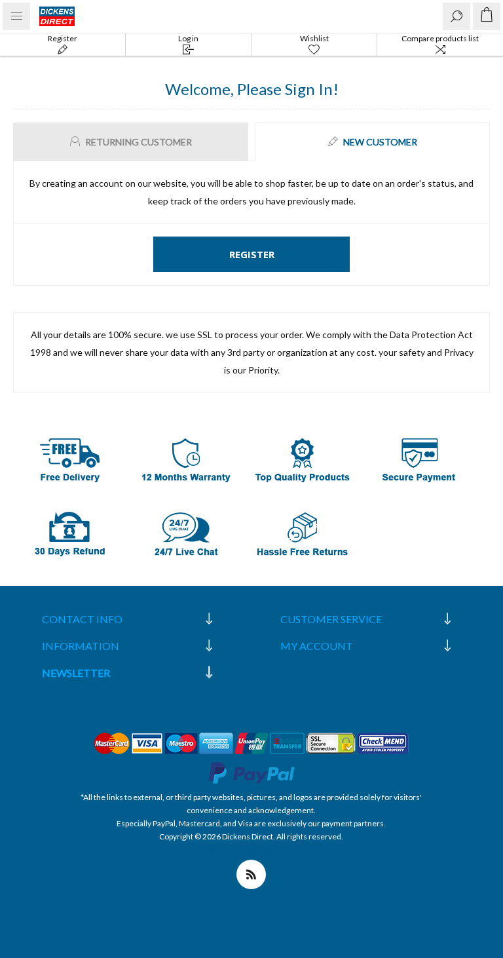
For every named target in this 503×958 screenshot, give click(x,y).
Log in (188, 38)
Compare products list (440, 38)
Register (62, 38)
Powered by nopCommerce (251, 849)
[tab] (132, 142)
